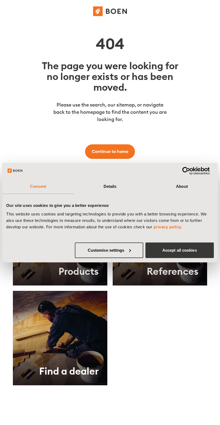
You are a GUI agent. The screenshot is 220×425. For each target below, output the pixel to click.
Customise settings (106, 250)
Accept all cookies (179, 250)
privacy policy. (167, 226)
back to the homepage (79, 112)
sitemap (125, 105)
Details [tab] (110, 186)
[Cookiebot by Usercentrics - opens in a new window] (190, 171)
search (97, 105)
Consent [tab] (38, 186)
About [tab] (182, 186)
